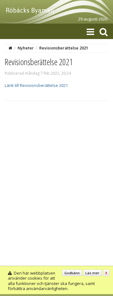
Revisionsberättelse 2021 (63, 48)
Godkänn (72, 272)
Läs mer (92, 272)
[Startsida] (10, 48)
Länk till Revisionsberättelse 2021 (36, 85)
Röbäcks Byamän (30, 10)
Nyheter (26, 48)
